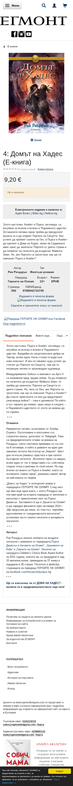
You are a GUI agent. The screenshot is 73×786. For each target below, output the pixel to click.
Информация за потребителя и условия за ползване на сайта (31, 622)
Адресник (13, 672)
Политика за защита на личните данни (28, 616)
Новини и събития (16, 631)
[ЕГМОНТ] (33, 19)
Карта (40, 724)
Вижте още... (44, 335)
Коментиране (45, 169)
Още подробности (14, 323)
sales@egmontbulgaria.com (19, 724)
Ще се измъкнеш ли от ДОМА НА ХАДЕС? (33, 583)
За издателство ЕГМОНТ (20, 639)
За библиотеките (16, 627)
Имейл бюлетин (17, 683)
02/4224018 (29, 721)
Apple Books (22, 213)
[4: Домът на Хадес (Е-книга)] (36, 93)
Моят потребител (18, 666)
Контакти (11, 643)
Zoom (38, 140)
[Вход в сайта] (54, 5)
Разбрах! (59, 771)
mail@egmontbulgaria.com (18, 734)
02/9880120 (38, 731)
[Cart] (65, 5)
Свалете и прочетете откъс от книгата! (36, 305)
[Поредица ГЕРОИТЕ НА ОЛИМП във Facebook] (35, 318)
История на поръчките (21, 677)
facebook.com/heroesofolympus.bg (30, 571)
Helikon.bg (51, 213)
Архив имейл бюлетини (19, 635)
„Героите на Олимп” (28, 549)
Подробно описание (18, 335)
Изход (11, 688)
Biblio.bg (37, 213)
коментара (26, 169)
